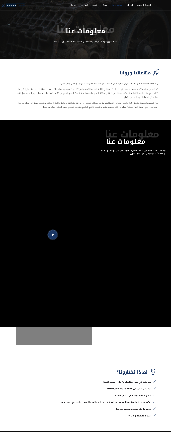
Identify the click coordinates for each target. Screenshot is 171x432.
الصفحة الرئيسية (144, 5)
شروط (95, 5)
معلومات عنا (117, 5)
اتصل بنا (84, 5)
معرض (104, 5)
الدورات (130, 5)
